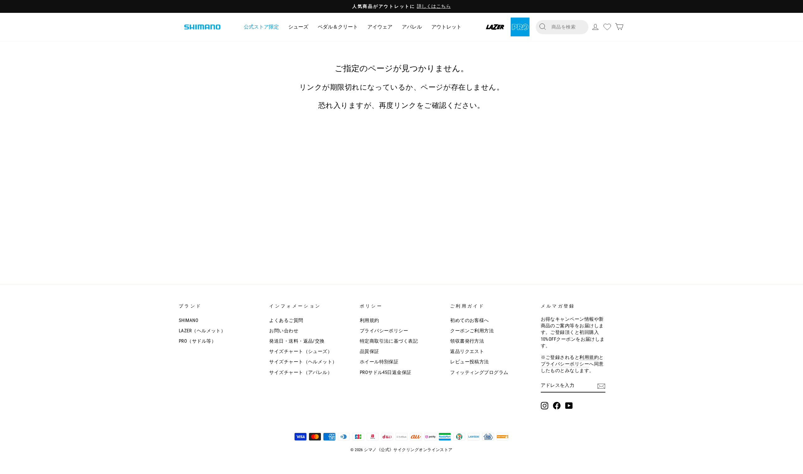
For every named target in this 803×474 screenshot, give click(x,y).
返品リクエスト (467, 351)
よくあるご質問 (286, 320)
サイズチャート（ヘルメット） (303, 362)
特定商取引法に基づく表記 (389, 341)
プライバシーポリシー (384, 331)
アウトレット (446, 27)
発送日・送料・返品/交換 (296, 341)
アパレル (412, 27)
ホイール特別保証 (379, 362)
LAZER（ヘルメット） (202, 331)
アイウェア (379, 27)
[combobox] (567, 27)
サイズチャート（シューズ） (300, 351)
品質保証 (369, 351)
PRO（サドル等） (197, 341)
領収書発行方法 (467, 341)
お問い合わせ (283, 331)
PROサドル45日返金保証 (386, 372)
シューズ (298, 27)
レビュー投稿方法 (469, 362)
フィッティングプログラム (479, 372)
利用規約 (369, 320)
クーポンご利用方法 (472, 331)
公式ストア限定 (261, 27)
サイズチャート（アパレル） (300, 372)
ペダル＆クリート (338, 27)
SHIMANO (188, 320)
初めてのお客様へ (469, 320)
